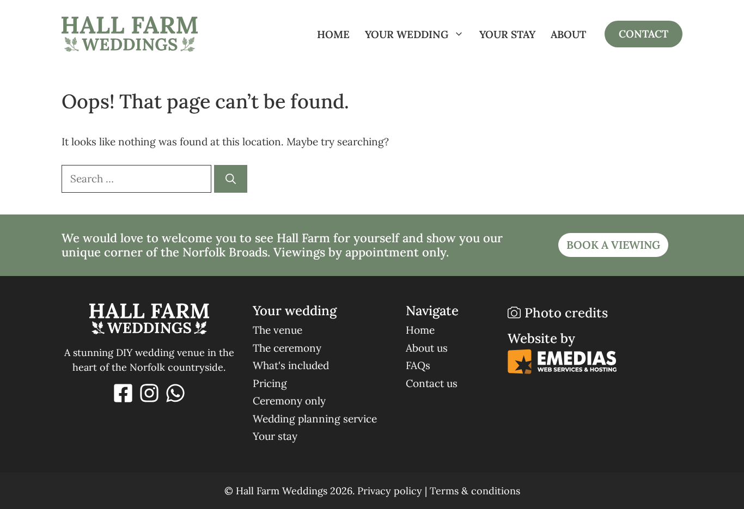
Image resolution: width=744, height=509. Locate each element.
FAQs (418, 365)
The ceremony (287, 347)
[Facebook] (123, 393)
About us (427, 347)
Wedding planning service (315, 418)
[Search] (230, 179)
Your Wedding (406, 34)
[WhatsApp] (175, 393)
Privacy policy (389, 491)
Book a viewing (613, 245)
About (568, 34)
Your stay (507, 34)
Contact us (432, 383)
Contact (643, 33)
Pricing (270, 383)
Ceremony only (289, 400)
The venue (277, 329)
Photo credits (566, 312)
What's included (291, 365)
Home (333, 34)
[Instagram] (149, 393)
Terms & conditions (475, 491)
